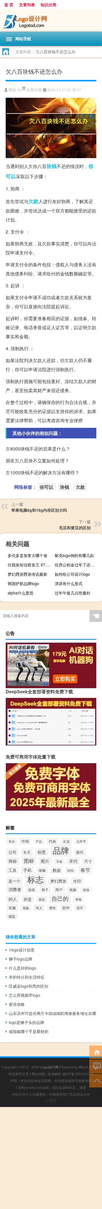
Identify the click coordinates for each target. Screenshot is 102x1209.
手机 (27, 870)
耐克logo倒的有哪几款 (74, 555)
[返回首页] (95, 1052)
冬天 (27, 852)
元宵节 (81, 841)
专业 (11, 841)
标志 (35, 879)
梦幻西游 (58, 881)
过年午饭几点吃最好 (72, 593)
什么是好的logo (22, 968)
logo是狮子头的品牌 (26, 1022)
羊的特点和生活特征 (26, 977)
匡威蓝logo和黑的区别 (28, 986)
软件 (66, 907)
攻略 (42, 870)
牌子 (45, 889)
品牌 (61, 850)
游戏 (31, 889)
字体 (59, 861)
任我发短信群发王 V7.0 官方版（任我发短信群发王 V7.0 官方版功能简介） (31, 565)
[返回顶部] (95, 1080)
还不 (79, 907)
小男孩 (51, 1100)
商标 (12, 861)
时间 (70, 870)
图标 (29, 860)
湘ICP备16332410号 (78, 1073)
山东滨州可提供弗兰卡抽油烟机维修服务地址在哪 (52, 1013)
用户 (59, 889)
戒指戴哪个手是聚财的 (28, 1031)
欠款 (33, 201)
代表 (52, 841)
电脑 (72, 889)
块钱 (51, 166)
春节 (85, 869)
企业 (66, 841)
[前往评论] (95, 1066)
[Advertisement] (51, 1158)
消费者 (14, 889)
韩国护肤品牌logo (23, 583)
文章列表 (27, 4)
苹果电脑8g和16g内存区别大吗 (39, 510)
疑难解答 (54, 1073)
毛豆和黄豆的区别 (75, 527)
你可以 (46, 487)
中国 (25, 841)
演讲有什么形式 (68, 583)
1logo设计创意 (22, 950)
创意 (41, 852)
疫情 (86, 890)
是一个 (14, 881)
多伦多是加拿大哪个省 (27, 555)
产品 (39, 841)
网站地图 (38, 1073)
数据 (57, 870)
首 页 (8, 4)
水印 (77, 881)
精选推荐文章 (18, 1073)
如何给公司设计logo (72, 574)
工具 (12, 870)
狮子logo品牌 (20, 959)
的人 (12, 899)
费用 (52, 908)
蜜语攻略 (17, 1004)
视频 (26, 908)
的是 (28, 899)
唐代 (79, 852)
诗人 (39, 907)
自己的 (60, 898)
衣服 (12, 907)
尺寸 (88, 861)
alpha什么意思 (20, 593)
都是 (11, 916)
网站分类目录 (88, 1066)
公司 (12, 852)
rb (19, 90)
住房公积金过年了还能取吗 (78, 565)
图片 (45, 861)
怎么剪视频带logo (24, 995)
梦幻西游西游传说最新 (27, 574)
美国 (42, 899)
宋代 (73, 861)
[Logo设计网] (51, 20)
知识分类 (48, 4)
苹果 (78, 899)
